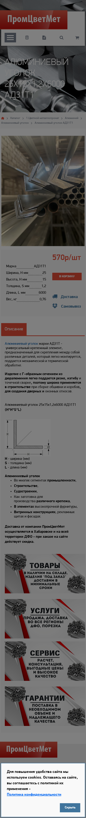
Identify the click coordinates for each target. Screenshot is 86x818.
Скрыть (70, 807)
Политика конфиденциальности (34, 795)
